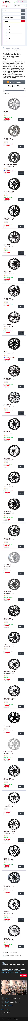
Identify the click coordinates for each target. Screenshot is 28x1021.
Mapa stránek (5, 1019)
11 (20, 955)
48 (16, 952)
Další (4, 956)
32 (15, 952)
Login (18, 1019)
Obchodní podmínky (5, 1012)
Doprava (3, 1014)
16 (13, 952)
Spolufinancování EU (12, 1019)
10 (18, 955)
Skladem (7, 93)
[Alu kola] (6, 3)
